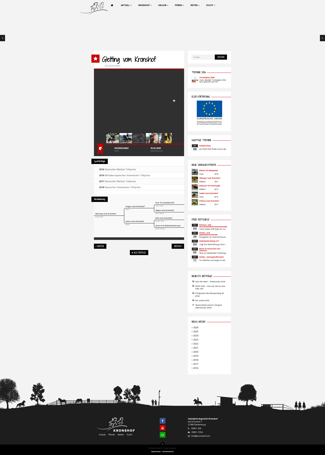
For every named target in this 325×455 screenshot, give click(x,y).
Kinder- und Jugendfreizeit (211, 257)
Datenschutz (168, 451)
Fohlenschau (205, 145)
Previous (2, 38)
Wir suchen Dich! (202, 300)
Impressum (156, 451)
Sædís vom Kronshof (208, 193)
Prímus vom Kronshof (209, 201)
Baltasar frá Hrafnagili (209, 185)
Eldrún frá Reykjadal (208, 170)
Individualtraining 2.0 (208, 241)
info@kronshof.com (200, 436)
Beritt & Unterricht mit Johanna (209, 249)
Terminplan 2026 (206, 77)
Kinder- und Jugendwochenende (208, 234)
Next (322, 38)
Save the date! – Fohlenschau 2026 (210, 281)
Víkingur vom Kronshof (209, 178)
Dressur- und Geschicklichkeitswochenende (213, 226)
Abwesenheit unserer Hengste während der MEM (208, 306)
